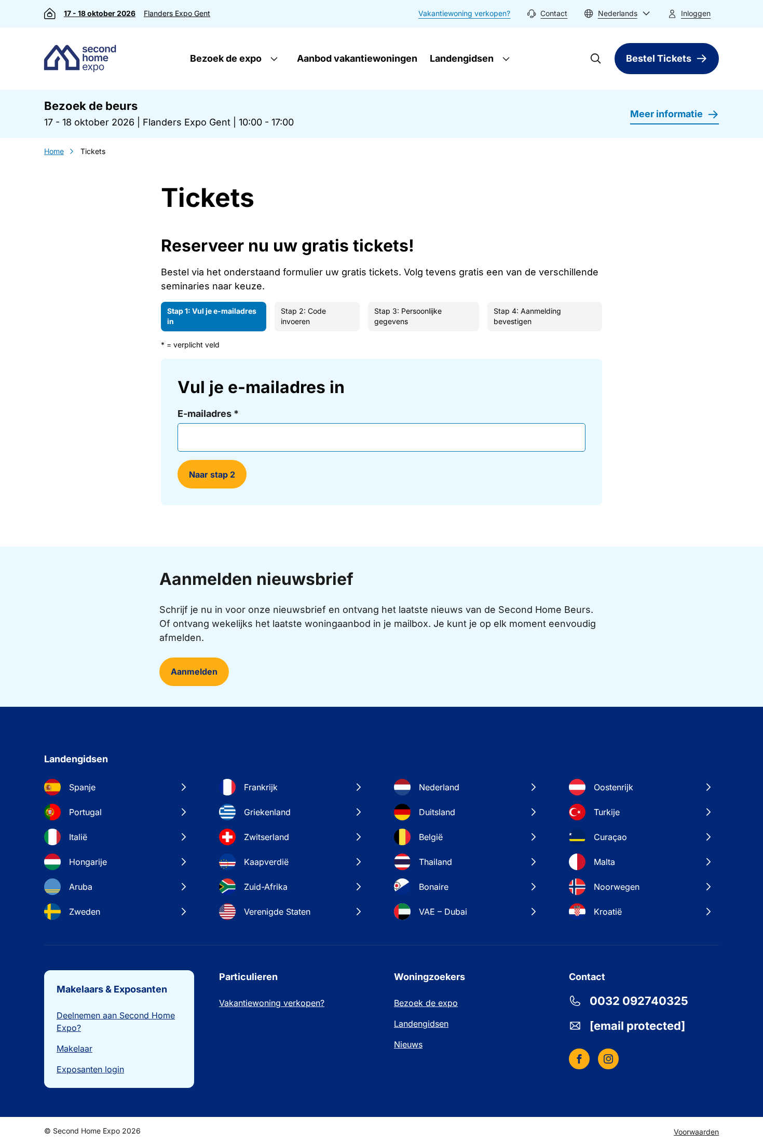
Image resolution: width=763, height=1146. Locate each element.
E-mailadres (208, 413)
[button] (617, 13)
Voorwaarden (696, 1131)
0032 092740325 (639, 1001)
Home (54, 151)
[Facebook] (579, 1059)
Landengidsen (461, 58)
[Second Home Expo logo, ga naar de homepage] (82, 59)
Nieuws (408, 1044)
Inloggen (696, 13)
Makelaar (74, 1048)
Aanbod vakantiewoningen (357, 58)
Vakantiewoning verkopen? (464, 13)
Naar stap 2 (212, 474)
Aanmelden (194, 671)
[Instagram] (608, 1059)
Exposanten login (90, 1069)
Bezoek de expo (225, 58)
